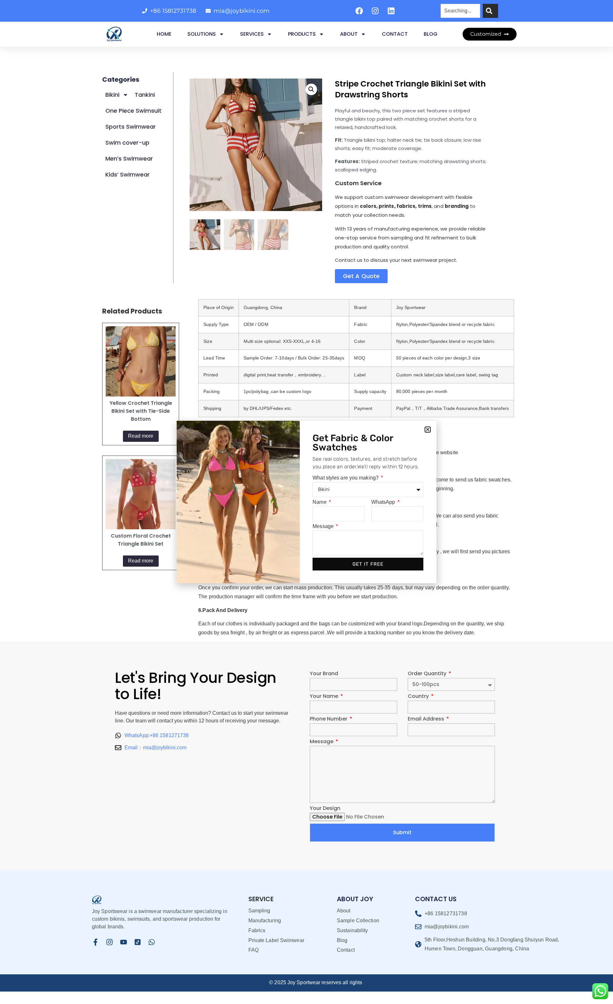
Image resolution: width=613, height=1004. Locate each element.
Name (320, 502)
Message (324, 526)
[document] (306, 502)
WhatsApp (384, 502)
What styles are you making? (346, 477)
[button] (427, 429)
